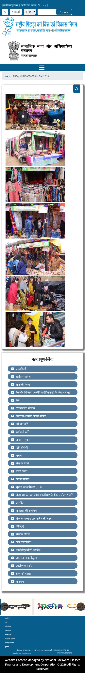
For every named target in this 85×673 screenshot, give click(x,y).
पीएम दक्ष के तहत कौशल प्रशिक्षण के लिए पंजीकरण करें (44, 495)
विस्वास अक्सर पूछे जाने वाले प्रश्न (34, 518)
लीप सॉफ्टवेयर (23, 542)
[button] (35, 112)
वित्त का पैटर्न (22, 463)
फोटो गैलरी (21, 471)
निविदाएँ (20, 526)
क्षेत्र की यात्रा (23, 574)
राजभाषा (20, 581)
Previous (4, 606)
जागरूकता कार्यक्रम (26, 558)
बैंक (17, 400)
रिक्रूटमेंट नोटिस (25, 408)
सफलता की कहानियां (26, 510)
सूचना (19, 455)
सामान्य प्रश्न (23, 440)
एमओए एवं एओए (24, 566)
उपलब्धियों (21, 369)
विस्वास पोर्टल (23, 534)
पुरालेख (7, 647)
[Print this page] (76, 88)
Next (81, 606)
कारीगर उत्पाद (23, 377)
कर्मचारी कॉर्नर (23, 432)
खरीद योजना (22, 479)
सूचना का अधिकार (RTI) (29, 487)
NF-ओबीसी (22, 447)
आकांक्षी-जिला (23, 384)
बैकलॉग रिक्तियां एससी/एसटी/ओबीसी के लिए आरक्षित (43, 392)
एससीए (19, 503)
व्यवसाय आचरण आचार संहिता (31, 416)
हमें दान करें (22, 424)
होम (6, 76)
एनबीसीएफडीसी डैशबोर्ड (28, 550)
